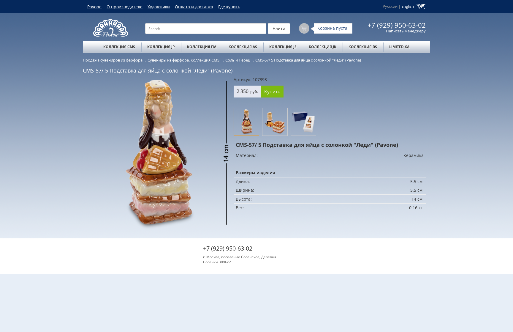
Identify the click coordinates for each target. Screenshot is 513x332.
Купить (272, 91)
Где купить (229, 7)
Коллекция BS (363, 47)
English (407, 6)
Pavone (94, 7)
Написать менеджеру (406, 31)
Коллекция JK (322, 47)
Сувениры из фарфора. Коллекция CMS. (184, 60)
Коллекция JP (161, 47)
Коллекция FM (201, 47)
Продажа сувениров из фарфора (112, 60)
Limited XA (399, 47)
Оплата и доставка (194, 7)
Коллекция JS (283, 47)
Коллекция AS (243, 47)
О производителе (124, 7)
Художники (159, 7)
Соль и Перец (237, 60)
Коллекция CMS (119, 47)
